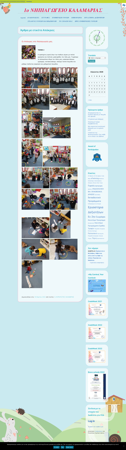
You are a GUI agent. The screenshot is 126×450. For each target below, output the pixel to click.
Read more (69, 447)
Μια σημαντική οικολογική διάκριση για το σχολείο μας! (96, 128)
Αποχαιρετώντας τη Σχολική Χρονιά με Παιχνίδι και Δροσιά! (97, 114)
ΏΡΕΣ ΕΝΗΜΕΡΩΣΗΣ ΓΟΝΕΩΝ (86, 21)
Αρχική (23, 18)
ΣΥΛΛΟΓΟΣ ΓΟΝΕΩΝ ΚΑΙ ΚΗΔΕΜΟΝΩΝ (42, 21)
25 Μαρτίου (91, 176)
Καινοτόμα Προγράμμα (96, 220)
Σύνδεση (29, 1)
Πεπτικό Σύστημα (92, 231)
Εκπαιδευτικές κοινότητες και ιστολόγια (13, 1)
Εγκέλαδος (97, 194)
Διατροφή (98, 186)
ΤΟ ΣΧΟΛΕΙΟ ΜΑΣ (66, 21)
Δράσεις (90, 189)
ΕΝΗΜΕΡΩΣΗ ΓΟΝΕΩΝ (60, 18)
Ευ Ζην (91, 216)
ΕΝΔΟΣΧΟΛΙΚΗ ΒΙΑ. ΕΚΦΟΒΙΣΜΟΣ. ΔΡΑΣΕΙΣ (96, 191)
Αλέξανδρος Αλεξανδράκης (95, 180)
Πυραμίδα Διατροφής (93, 235)
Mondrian (101, 178)
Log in (91, 421)
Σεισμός (101, 235)
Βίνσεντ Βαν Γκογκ (98, 183)
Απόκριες (90, 183)
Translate (92, 61)
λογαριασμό (98, 431)
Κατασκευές (91, 223)
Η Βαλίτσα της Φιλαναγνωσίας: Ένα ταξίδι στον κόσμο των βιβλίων (96, 134)
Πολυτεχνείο (100, 233)
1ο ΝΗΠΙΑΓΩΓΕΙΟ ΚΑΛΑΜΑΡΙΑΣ (63, 10)
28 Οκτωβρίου (97, 176)
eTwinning (95, 178)
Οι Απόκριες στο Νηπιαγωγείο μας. (37, 41)
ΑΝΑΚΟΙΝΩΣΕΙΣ (33, 18)
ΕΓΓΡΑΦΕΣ (46, 18)
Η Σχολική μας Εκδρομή (95, 119)
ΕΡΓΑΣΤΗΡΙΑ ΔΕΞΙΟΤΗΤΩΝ (94, 18)
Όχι (63, 447)
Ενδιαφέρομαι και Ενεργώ (94, 203)
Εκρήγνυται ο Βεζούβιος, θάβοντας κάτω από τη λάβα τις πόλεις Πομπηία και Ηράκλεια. (96, 255)
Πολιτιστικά (92, 233)
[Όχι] (124, 446)
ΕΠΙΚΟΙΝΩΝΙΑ (76, 18)
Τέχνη (94, 238)
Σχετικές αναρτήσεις (97, 262)
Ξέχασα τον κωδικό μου (95, 426)
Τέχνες (90, 238)
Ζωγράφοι (100, 217)
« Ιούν (90, 100)
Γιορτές (91, 186)
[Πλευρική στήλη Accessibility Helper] (124, 5)
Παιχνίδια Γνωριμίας (100, 228)
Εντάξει (56, 447)
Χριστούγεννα (100, 238)
